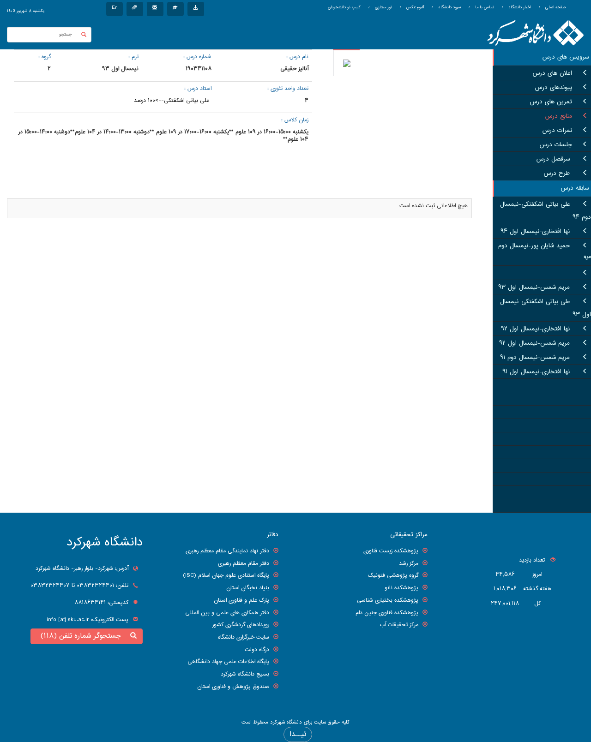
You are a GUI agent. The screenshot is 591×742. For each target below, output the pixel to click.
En (114, 7)
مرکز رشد (408, 563)
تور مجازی (383, 7)
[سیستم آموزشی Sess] (175, 9)
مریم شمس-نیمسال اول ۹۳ (534, 287)
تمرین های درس (551, 102)
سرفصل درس (554, 159)
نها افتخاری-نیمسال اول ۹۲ (535, 329)
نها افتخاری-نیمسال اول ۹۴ (535, 231)
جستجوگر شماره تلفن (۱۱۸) (83, 636)
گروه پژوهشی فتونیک (393, 575)
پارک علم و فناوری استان (241, 600)
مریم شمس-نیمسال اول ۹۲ (534, 343)
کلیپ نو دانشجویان (344, 7)
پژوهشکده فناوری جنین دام (387, 613)
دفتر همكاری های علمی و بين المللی (227, 613)
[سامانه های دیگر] (196, 9)
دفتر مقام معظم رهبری (243, 563)
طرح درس (558, 173)
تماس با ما (484, 7)
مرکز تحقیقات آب (399, 625)
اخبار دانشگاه (519, 7)
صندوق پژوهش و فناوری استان (233, 687)
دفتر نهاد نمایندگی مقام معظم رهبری (227, 551)
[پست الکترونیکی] (155, 9)
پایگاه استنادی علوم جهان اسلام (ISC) (226, 575)
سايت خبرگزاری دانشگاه (243, 637)
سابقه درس (575, 188)
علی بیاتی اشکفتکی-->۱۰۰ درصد (171, 101)
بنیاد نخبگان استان (247, 588)
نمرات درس (557, 130)
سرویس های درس (566, 57)
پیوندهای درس (553, 87)
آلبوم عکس (414, 7)
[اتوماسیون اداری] (135, 9)
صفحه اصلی (555, 7)
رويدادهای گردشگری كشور (240, 625)
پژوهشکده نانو (401, 588)
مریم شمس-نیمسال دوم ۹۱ (535, 357)
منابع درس (558, 116)
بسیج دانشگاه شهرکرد (245, 674)
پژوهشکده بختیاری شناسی (387, 600)
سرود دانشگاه (449, 7)
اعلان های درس (552, 73)
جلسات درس (556, 144)
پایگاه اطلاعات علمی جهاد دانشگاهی (228, 662)
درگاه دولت (257, 650)
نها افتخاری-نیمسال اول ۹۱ (536, 371)
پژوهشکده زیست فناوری (390, 551)
